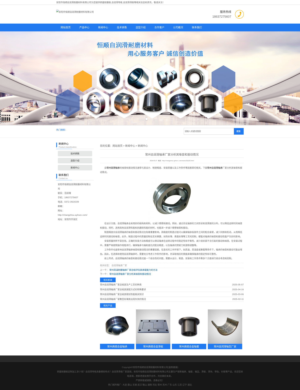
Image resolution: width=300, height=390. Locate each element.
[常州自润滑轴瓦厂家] (225, 326)
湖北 (190, 384)
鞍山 (144, 384)
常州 (160, 384)
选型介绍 (141, 27)
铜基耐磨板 (105, 2)
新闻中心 (103, 27)
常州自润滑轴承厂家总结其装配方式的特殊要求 (123, 289)
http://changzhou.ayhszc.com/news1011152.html (178, 160)
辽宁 (184, 384)
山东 (174, 384)
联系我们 (197, 27)
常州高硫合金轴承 (117, 346)
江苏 (180, 384)
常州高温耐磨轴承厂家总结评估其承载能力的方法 (133, 270)
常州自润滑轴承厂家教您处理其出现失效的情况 (123, 299)
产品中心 (84, 27)
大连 (124, 384)
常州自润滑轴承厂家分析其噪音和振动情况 (130, 274)
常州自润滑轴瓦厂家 (225, 346)
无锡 (134, 384)
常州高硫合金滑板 (153, 346)
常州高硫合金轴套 (189, 346)
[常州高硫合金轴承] (117, 326)
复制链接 (173, 367)
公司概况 (178, 27)
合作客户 (159, 27)
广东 (170, 384)
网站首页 (66, 27)
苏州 (164, 384)
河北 (154, 384)
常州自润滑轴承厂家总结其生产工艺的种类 (121, 284)
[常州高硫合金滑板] (153, 326)
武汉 (140, 384)
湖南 (150, 384)
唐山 (130, 384)
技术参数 (122, 27)
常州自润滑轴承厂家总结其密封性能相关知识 (122, 294)
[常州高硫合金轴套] (189, 326)
